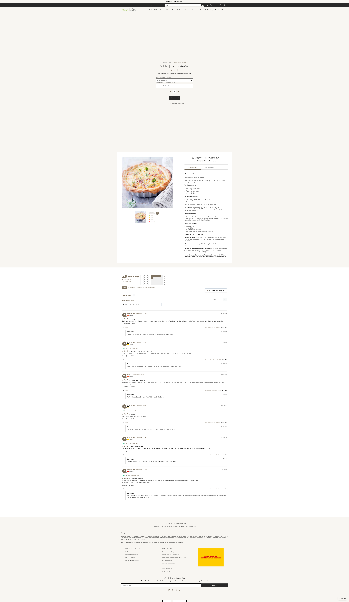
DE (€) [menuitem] (226, 5)
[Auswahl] (178, 91)
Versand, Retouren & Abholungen (170, 554)
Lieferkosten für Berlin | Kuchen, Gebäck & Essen (174, 557)
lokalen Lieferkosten (185, 73)
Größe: (163, 77)
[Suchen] (202, 5)
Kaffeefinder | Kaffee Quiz (131, 554)
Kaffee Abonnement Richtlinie (169, 563)
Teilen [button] (126, 327)
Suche (127, 551)
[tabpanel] (206, 214)
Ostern (169, 62)
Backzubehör (141, 539)
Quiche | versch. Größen (128, 323)
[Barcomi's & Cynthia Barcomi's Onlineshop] (129, 10)
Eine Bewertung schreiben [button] (217, 290)
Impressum (165, 565)
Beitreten (214, 585)
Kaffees (123, 539)
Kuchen (220, 537)
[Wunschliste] (207, 5)
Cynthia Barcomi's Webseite (132, 560)
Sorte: (165, 82)
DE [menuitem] (223, 5)
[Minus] (171, 91)
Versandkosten (172, 73)
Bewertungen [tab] (127, 295)
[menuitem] (213, 5)
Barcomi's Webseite (130, 557)
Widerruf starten (166, 571)
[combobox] (183, 5)
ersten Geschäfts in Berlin (211, 536)
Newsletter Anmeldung (168, 551)
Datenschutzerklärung (167, 560)
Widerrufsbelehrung (167, 568)
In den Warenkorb (174, 98)
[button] (222, 327)
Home (165, 62)
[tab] (192, 168)
